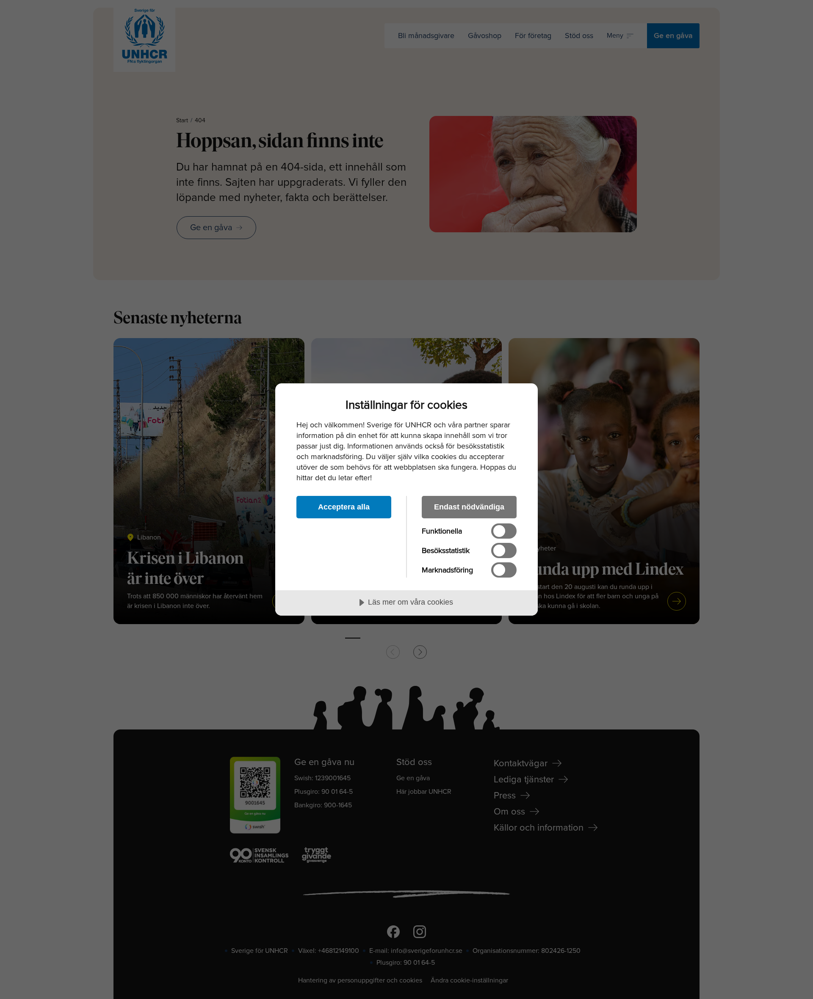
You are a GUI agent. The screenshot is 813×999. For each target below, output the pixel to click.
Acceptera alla (344, 507)
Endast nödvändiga (469, 507)
